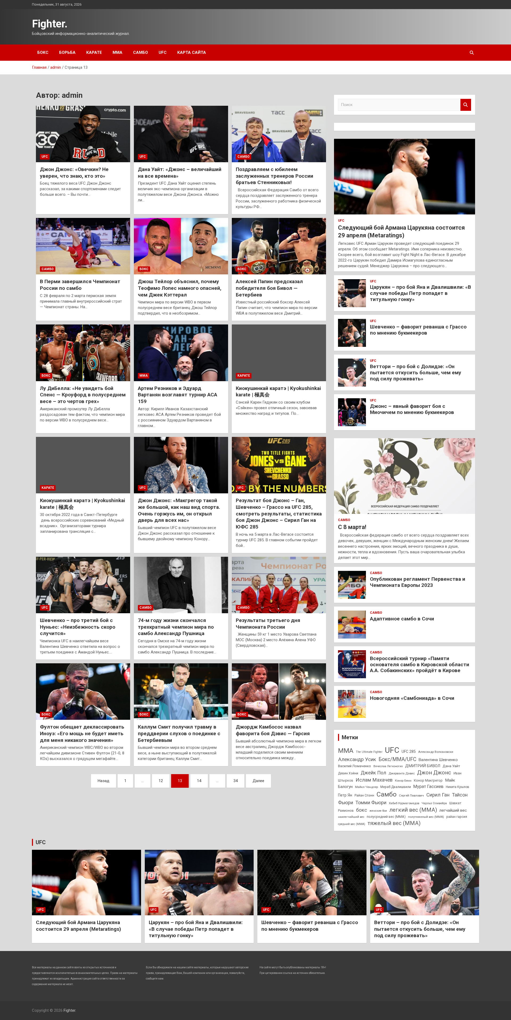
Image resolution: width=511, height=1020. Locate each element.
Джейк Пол (373, 772)
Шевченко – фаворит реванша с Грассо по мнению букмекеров (418, 330)
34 (235, 780)
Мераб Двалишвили (395, 787)
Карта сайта (191, 52)
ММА (117, 52)
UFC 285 (409, 751)
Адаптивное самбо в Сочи (402, 619)
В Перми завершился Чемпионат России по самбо (80, 284)
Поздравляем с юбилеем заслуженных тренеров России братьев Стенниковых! (274, 175)
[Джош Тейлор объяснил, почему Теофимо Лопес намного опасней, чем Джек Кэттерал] (181, 246)
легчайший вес (453, 810)
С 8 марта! (352, 527)
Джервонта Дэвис (402, 773)
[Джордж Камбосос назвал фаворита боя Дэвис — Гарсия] (279, 691)
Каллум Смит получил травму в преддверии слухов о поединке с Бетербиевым (179, 733)
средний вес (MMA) (351, 824)
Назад (103, 780)
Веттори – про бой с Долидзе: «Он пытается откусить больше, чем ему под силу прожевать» (415, 372)
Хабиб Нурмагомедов (404, 803)
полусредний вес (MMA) (386, 817)
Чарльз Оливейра (434, 803)
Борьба (67, 52)
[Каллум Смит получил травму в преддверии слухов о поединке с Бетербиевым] (181, 691)
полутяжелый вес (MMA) (426, 817)
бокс (361, 810)
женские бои (378, 810)
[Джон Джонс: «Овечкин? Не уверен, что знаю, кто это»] (83, 133)
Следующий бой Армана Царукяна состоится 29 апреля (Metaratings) (78, 925)
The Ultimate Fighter (369, 752)
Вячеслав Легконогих (388, 766)
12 (161, 780)
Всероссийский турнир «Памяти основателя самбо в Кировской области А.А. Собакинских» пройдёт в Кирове (419, 664)
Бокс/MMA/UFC (397, 759)
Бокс (42, 52)
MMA (345, 750)
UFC (163, 52)
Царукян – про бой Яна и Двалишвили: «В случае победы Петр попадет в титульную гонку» (420, 293)
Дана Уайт (451, 766)
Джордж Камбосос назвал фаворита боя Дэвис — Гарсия (273, 730)
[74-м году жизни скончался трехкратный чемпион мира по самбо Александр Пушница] (181, 584)
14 (199, 780)
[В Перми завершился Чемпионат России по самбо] (83, 246)
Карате (94, 52)
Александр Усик (357, 759)
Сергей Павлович (411, 795)
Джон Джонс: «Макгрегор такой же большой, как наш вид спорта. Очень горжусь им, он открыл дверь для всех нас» (179, 510)
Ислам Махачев (374, 780)
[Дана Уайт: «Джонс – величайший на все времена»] (181, 133)
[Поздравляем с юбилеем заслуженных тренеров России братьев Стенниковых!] (279, 133)
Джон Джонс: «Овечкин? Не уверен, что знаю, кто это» (74, 172)
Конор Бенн (403, 780)
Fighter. (50, 24)
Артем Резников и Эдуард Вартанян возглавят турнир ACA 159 (177, 394)
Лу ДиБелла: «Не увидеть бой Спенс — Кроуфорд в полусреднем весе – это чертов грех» (83, 394)
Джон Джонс (434, 772)
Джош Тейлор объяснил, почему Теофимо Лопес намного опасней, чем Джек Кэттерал (179, 288)
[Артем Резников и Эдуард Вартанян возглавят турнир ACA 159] (181, 352)
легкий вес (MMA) (413, 810)
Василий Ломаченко (354, 766)
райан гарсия (456, 817)
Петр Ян (345, 795)
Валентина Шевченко (438, 759)
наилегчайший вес (351, 817)
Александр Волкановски (435, 752)
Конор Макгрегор (428, 780)
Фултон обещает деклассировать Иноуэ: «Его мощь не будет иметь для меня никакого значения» (82, 733)
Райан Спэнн (364, 795)
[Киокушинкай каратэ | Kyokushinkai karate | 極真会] (279, 352)
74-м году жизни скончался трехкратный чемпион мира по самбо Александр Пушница (176, 626)
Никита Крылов (457, 787)
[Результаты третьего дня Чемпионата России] (279, 584)
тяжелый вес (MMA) (394, 823)
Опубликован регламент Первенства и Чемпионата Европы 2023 (417, 582)
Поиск (465, 105)
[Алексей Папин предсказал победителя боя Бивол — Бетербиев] (279, 246)
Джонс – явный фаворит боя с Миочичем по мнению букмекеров (412, 409)
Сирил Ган (438, 795)
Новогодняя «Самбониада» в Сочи (412, 698)
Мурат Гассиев (428, 786)
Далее (258, 780)
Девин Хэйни (348, 773)
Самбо (140, 52)
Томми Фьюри (371, 802)
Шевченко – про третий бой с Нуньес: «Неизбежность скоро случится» (77, 626)
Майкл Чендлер (366, 787)
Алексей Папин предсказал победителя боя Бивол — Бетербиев (269, 288)
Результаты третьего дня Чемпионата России (268, 623)
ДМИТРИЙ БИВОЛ (422, 765)
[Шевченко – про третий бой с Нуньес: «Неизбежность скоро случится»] (83, 584)
